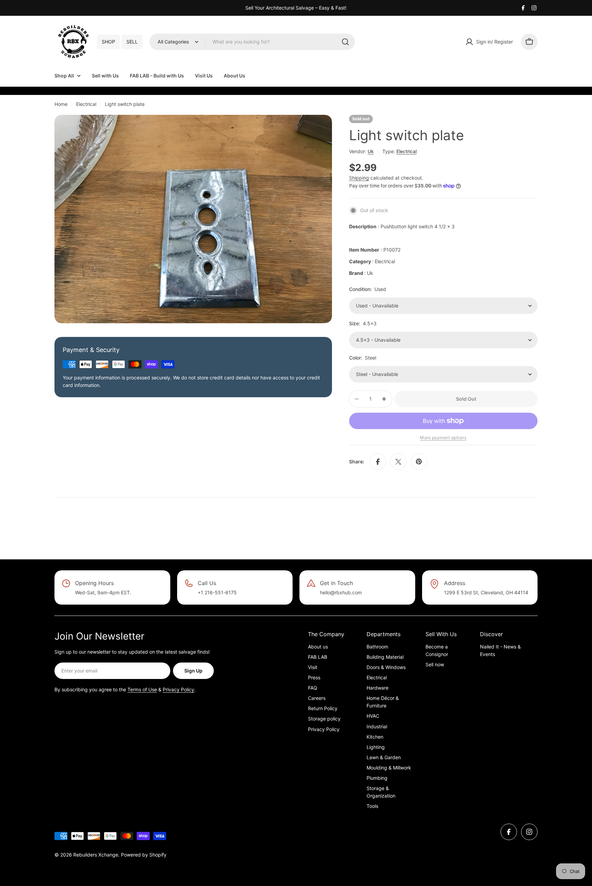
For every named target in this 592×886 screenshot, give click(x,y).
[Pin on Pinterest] (419, 461)
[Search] (345, 42)
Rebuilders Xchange (95, 855)
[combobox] (252, 42)
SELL (132, 42)
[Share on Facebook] (378, 461)
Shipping (359, 178)
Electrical (86, 104)
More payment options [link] (443, 437)
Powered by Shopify (143, 855)
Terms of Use (142, 689)
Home (60, 104)
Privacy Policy (178, 689)
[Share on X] (398, 461)
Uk (371, 151)
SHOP (108, 42)
